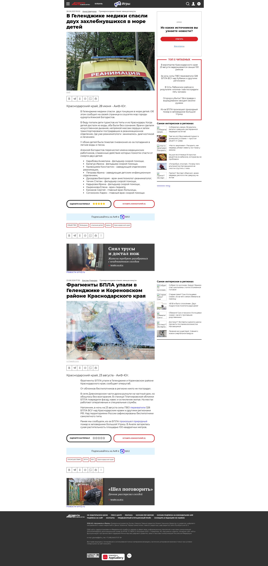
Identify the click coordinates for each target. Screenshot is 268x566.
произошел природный (133, 421)
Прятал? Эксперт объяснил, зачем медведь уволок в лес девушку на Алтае (184, 175)
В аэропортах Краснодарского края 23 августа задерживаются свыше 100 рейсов (179, 67)
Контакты (110, 518)
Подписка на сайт (95, 518)
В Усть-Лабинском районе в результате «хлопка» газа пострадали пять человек (179, 89)
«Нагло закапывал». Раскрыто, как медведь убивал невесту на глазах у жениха (184, 147)
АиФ (68, 92)
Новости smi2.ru (75, 272)
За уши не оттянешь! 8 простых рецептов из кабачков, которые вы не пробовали (185, 157)
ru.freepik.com (72, 361)
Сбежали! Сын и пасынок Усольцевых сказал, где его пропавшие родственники (185, 315)
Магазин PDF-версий (145, 515)
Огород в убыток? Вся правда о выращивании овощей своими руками (179, 100)
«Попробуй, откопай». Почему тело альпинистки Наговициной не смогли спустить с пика (184, 166)
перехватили (138, 407)
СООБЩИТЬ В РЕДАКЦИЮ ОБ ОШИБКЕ (169, 518)
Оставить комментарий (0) (134, 204)
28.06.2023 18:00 (73, 11)
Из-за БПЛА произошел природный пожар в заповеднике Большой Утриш (179, 111)
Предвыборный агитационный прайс (134, 518)
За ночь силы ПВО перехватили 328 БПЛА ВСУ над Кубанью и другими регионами (179, 78)
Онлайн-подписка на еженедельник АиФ (175, 515)
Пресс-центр (116, 515)
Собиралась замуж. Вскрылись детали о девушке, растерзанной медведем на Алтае (183, 129)
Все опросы (179, 46)
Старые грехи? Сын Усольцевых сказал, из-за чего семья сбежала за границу (184, 296)
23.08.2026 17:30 (73, 280)
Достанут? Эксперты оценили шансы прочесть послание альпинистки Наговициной (185, 324)
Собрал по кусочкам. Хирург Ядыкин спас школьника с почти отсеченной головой (185, 287)
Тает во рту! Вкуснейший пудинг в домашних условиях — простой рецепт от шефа (184, 138)
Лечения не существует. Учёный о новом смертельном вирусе (183, 332)
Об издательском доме (97, 515)
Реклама (129, 515)
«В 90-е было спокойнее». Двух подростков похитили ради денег (183, 305)
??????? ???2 (163, 186)
